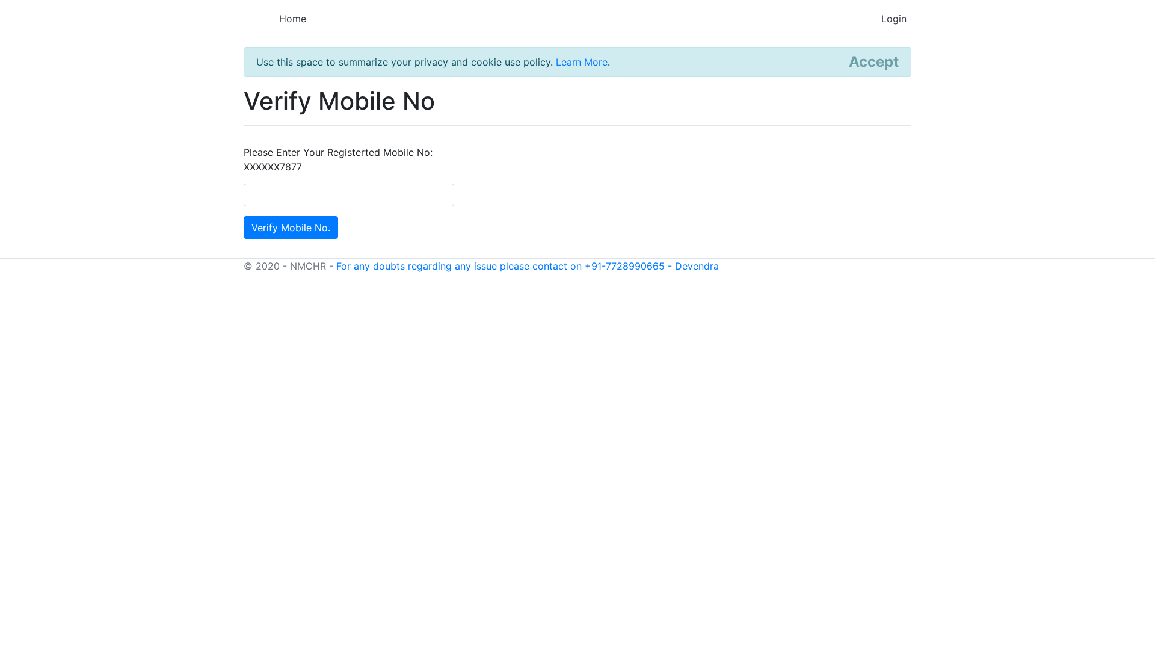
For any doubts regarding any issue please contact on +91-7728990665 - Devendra (527, 266)
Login (894, 19)
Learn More (582, 62)
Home (292, 19)
